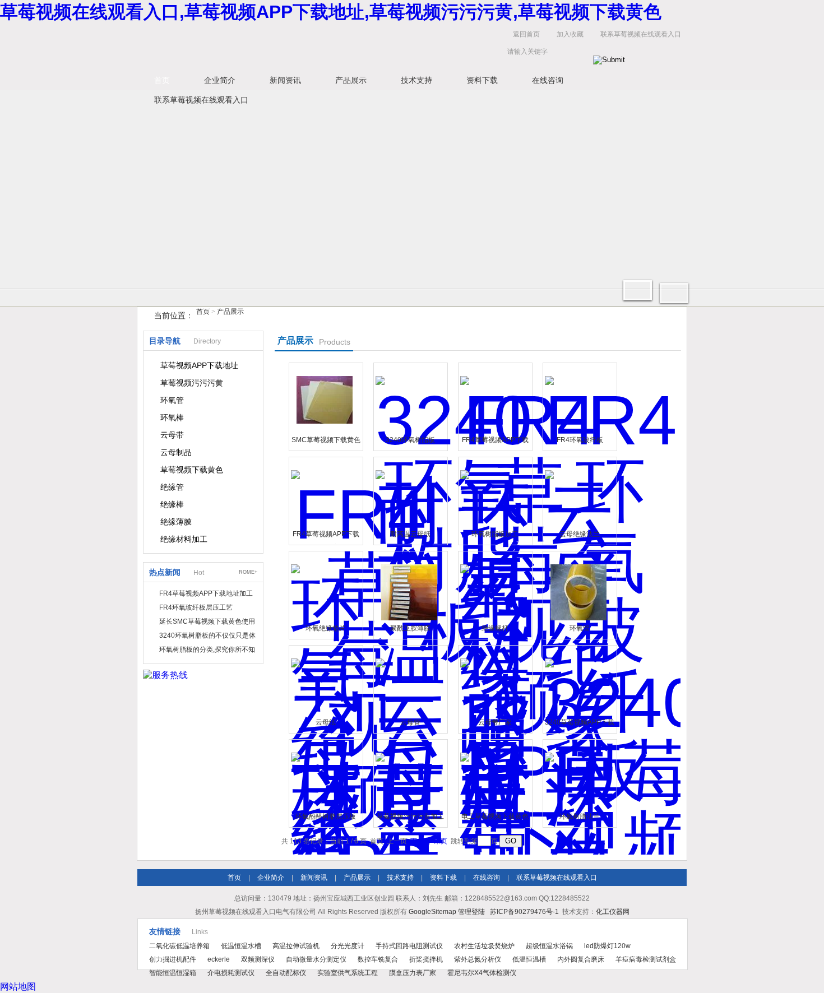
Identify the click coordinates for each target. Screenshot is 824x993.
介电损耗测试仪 (230, 973)
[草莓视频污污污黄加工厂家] (409, 775)
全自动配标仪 (286, 973)
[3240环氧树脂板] (409, 398)
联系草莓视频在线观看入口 (640, 34)
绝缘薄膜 (176, 521)
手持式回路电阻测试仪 (409, 946)
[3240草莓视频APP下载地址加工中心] (578, 680)
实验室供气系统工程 (347, 973)
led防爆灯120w (607, 946)
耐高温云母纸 (410, 534)
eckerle (218, 959)
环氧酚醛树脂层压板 (325, 816)
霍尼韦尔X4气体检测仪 (481, 973)
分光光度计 (347, 946)
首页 (162, 80)
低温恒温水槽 (241, 946)
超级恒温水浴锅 (549, 946)
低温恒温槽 (529, 959)
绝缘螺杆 (495, 628)
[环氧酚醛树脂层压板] (324, 775)
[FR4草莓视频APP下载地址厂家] (324, 492)
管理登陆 (471, 912)
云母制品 (176, 452)
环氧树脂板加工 (495, 534)
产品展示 (351, 80)
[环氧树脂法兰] (578, 775)
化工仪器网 (612, 912)
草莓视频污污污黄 (191, 382)
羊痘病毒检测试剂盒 (645, 959)
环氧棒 (172, 417)
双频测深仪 (258, 959)
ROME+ (248, 572)
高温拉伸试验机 (296, 946)
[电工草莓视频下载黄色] (493, 775)
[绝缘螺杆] (493, 586)
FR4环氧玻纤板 (580, 440)
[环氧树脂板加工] (493, 492)
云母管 (410, 722)
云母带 (172, 434)
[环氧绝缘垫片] (324, 586)
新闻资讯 (285, 80)
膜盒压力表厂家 (412, 973)
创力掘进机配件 (172, 959)
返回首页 (526, 34)
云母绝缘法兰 (579, 534)
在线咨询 (547, 80)
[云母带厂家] (493, 680)
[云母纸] (324, 680)
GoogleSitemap (432, 912)
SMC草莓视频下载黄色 (325, 440)
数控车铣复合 (378, 959)
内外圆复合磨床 (580, 959)
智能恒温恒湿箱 (172, 973)
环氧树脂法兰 (579, 816)
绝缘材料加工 (183, 539)
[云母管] (409, 680)
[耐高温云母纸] (409, 492)
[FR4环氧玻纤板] (578, 398)
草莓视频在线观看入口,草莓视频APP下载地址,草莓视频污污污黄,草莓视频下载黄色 (330, 12)
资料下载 (482, 80)
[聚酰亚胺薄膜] (409, 586)
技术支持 (416, 80)
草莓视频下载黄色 (191, 469)
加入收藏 (570, 34)
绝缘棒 (172, 504)
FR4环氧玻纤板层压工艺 (196, 607)
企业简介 (219, 80)
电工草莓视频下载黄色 (495, 816)
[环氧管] (578, 586)
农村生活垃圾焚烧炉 (484, 946)
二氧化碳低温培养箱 (179, 946)
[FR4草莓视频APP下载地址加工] (493, 398)
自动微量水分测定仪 (316, 959)
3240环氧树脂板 (410, 440)
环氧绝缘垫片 (325, 628)
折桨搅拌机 (426, 959)
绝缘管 (172, 486)
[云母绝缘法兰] (578, 492)
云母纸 (326, 722)
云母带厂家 (495, 722)
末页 (440, 841)
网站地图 (18, 986)
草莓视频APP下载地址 (199, 365)
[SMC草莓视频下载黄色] (324, 398)
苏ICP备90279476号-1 (524, 912)
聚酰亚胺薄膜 (410, 628)
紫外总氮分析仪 (477, 959)
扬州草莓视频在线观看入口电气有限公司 (311, 46)
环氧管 (172, 400)
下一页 (420, 841)
